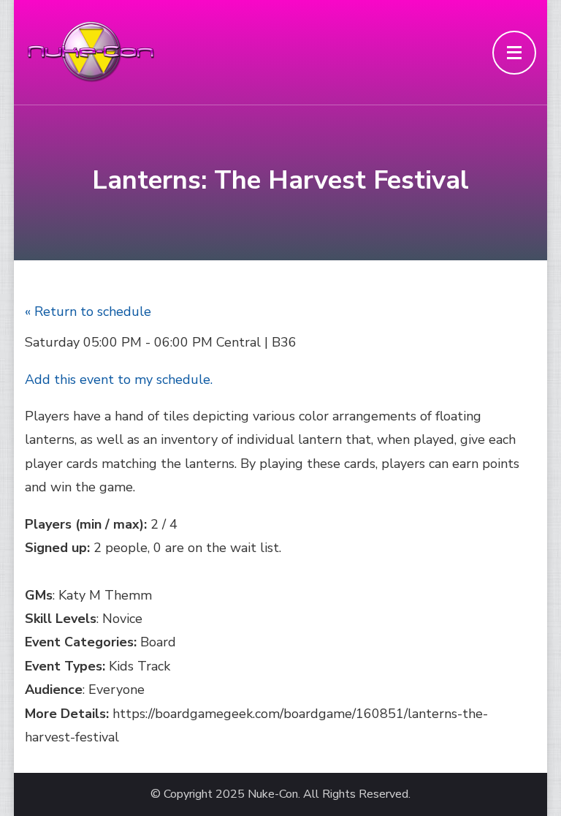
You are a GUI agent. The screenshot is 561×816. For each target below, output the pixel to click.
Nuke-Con (273, 794)
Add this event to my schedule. (119, 379)
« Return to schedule (88, 311)
